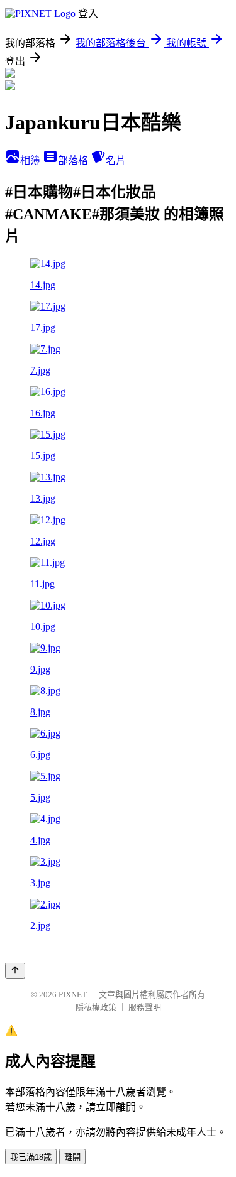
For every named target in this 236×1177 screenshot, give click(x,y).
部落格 (74, 160)
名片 (116, 160)
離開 (72, 1157)
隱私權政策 (96, 1007)
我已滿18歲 (31, 1157)
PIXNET (73, 994)
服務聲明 (144, 1007)
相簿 (31, 160)
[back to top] (15, 971)
